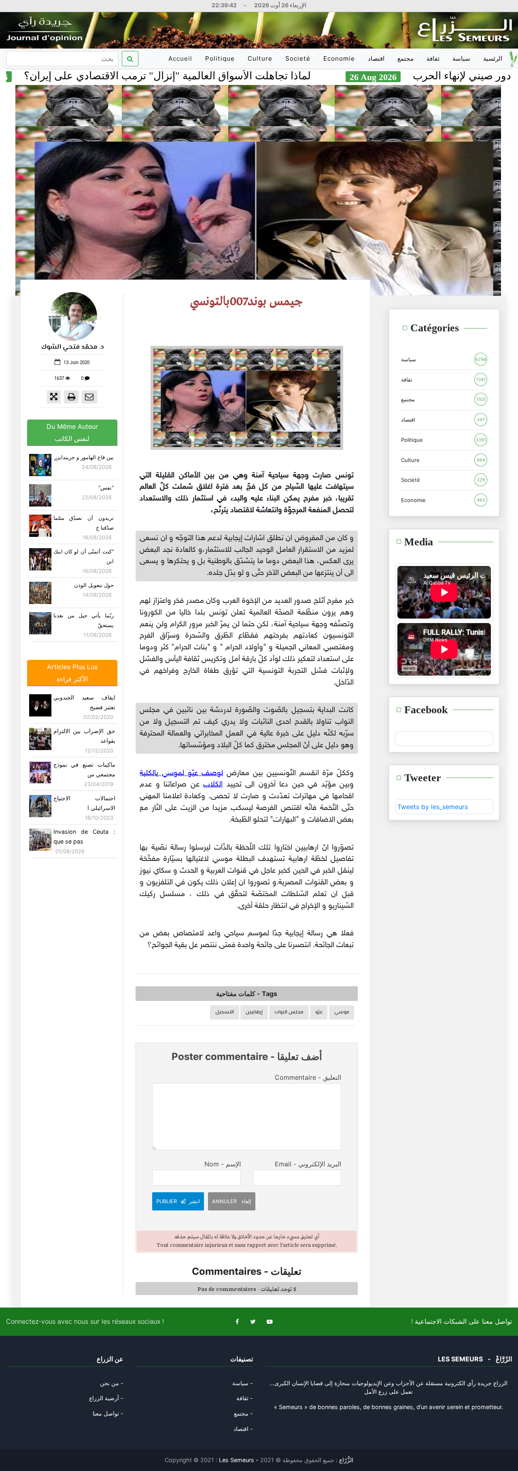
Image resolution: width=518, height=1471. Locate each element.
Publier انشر (178, 1201)
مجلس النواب (289, 1012)
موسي (341, 1012)
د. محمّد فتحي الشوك (72, 347)
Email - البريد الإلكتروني (308, 1164)
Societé (297, 58)
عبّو (319, 1012)
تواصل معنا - (108, 1413)
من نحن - (111, 1383)
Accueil (181, 61)
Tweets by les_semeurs (432, 807)
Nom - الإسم (222, 1164)
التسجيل (224, 1012)
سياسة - (242, 1383)
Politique (220, 58)
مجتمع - (243, 1413)
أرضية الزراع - (106, 1398)
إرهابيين (254, 1012)
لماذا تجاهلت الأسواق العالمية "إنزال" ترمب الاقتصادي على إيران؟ (222, 76)
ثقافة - (244, 1398)
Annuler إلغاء (231, 1201)
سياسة (461, 58)
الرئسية (492, 58)
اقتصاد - (243, 1428)
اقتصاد (376, 58)
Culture (260, 58)
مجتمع (405, 58)
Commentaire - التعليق (308, 1077)
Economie (339, 58)
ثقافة (433, 58)
